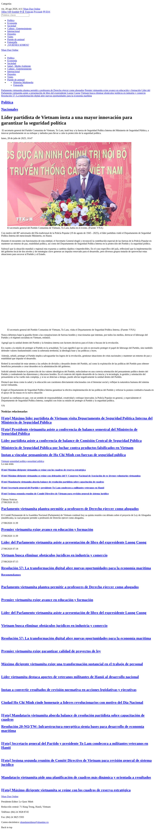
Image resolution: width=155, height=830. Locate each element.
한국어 (46, 11)
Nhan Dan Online (31, 9)
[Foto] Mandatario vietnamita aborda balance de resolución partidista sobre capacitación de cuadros (52, 482)
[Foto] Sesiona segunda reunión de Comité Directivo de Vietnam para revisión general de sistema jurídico (55, 493)
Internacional (13, 31)
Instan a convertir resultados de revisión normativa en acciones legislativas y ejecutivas (68, 690)
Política (10, 20)
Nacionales (9, 109)
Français (29, 11)
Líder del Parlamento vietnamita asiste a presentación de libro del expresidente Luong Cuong (75, 91)
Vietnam (5, 461)
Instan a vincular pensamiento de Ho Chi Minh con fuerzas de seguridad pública (63, 455)
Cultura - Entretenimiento (19, 28)
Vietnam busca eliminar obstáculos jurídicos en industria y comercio (113, 93)
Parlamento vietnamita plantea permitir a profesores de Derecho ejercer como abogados (42, 90)
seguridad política (18, 461)
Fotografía (12, 42)
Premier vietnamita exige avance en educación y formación (113, 90)
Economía (12, 23)
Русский (38, 11)
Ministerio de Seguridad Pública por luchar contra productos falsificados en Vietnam (67, 448)
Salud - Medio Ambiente (19, 66)
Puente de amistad (16, 39)
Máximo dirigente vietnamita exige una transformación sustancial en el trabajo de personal (72, 664)
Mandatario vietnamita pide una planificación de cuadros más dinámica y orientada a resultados (76, 777)
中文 (22, 11)
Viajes (10, 36)
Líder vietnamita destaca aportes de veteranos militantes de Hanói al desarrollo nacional (70, 677)
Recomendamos (11, 574)
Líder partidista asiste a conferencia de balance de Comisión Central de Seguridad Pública (71, 441)
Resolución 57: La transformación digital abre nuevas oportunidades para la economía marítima (46, 95)
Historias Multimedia (23, 82)
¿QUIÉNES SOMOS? (18, 45)
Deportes (11, 34)
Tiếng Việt (6, 11)
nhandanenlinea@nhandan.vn (34, 822)
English (15, 11)
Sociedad (11, 26)
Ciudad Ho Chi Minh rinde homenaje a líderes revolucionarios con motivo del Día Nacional (72, 702)
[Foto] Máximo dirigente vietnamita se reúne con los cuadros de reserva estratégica (43, 470)
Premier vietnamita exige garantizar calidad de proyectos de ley (51, 651)
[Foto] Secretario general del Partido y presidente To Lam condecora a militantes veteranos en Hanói (52, 487)
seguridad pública (35, 461)
